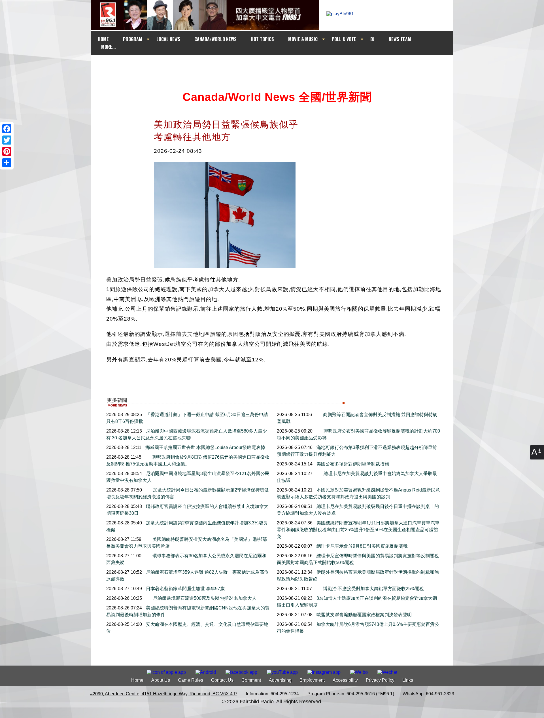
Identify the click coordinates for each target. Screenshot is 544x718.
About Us (160, 680)
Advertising (280, 680)
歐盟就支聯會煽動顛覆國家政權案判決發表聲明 (363, 614)
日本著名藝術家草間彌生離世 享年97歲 (185, 588)
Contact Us (222, 680)
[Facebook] (6, 128)
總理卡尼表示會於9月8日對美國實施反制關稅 (361, 546)
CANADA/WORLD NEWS (215, 39)
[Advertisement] (277, 66)
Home (137, 680)
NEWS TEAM (400, 39)
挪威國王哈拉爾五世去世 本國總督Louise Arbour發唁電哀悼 (204, 447)
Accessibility (345, 680)
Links (407, 680)
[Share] (6, 162)
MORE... (108, 46)
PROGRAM (132, 39)
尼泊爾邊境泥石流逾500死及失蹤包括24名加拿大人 (204, 598)
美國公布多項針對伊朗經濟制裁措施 (352, 463)
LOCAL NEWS (168, 39)
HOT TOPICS (262, 39)
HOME (103, 39)
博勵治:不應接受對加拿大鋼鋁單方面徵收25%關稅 (373, 588)
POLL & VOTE (344, 39)
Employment (312, 680)
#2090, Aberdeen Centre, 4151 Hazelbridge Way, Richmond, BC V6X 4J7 (163, 693)
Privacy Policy (380, 680)
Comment (251, 680)
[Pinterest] (6, 151)
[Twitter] (6, 140)
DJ (372, 39)
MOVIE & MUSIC (303, 39)
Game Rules (190, 680)
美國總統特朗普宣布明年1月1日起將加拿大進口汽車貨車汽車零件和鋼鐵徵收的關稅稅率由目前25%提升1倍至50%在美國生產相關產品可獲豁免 (358, 529)
